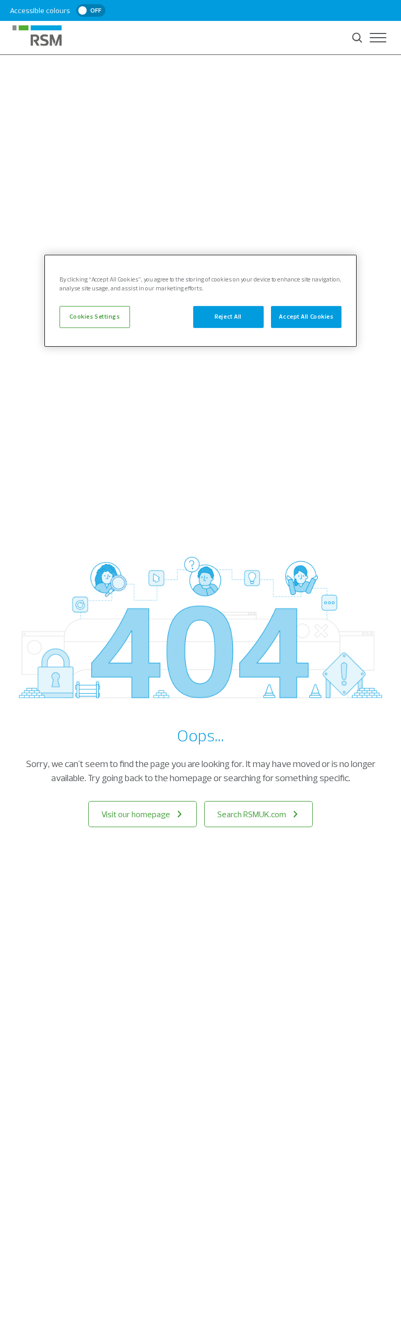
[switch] (90, 10)
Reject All (228, 316)
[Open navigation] (378, 37)
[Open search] (357, 37)
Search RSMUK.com (251, 814)
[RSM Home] (37, 35)
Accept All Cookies (306, 316)
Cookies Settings (94, 316)
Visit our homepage (135, 814)
